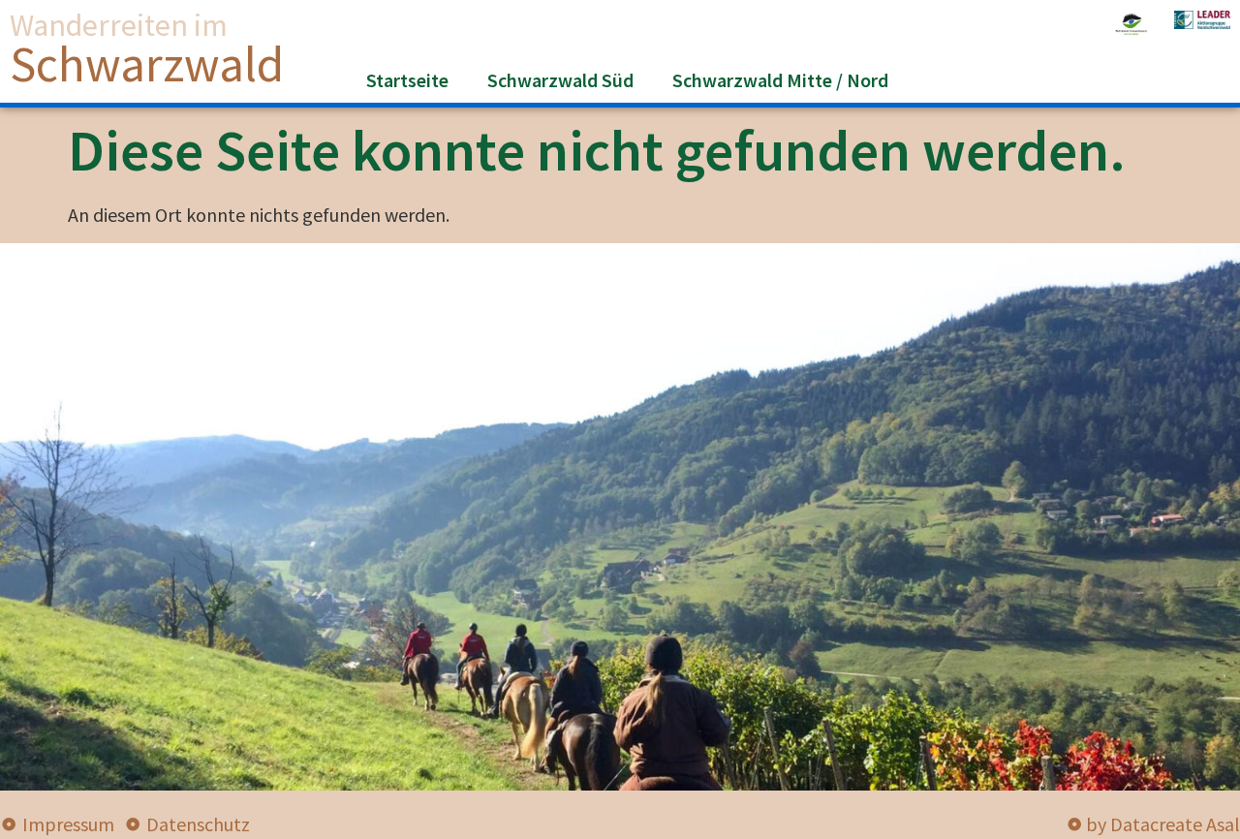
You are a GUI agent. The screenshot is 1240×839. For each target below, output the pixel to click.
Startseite (407, 80)
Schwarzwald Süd (560, 80)
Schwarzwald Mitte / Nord (780, 80)
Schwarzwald (147, 64)
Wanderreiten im (119, 25)
